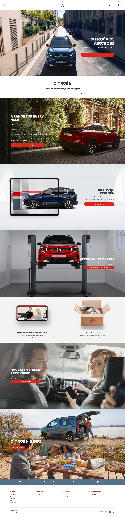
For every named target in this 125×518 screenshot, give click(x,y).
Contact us (65, 496)
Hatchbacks (13, 498)
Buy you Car (39, 494)
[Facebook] (110, 512)
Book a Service (92, 494)
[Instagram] (113, 512)
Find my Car (39, 491)
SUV (11, 500)
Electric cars (13, 494)
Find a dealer (65, 494)
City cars (12, 496)
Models (12, 491)
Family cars (13, 502)
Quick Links (65, 491)
